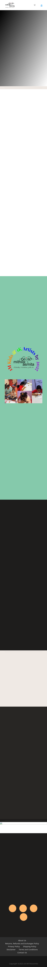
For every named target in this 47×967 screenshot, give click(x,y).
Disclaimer (11, 949)
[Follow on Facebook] (12, 908)
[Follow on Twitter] (23, 908)
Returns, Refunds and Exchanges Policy (22, 943)
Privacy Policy (14, 946)
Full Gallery (23, 641)
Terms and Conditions (28, 949)
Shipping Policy (29, 946)
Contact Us (22, 952)
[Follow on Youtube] (23, 917)
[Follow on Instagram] (33, 908)
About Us (22, 940)
